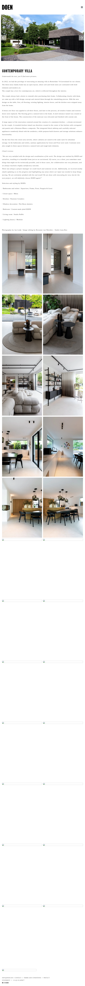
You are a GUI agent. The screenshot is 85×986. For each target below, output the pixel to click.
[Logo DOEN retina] (7, 5)
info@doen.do (7, 978)
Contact (18, 978)
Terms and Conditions (32, 978)
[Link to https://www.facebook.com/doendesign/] (2, 982)
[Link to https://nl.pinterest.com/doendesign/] (6, 982)
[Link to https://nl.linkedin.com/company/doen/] (7, 982)
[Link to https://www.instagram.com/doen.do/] (4, 982)
